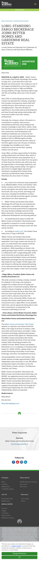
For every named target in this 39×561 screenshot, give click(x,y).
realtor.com (19, 231)
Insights (4, 511)
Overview (4, 508)
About (3, 482)
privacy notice (16, 546)
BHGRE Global (6, 486)
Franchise (4, 484)
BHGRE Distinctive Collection (28, 482)
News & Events (6, 515)
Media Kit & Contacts (8, 518)
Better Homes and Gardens (14, 324)
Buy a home (23, 484)
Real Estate (29, 324)
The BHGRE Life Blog (8, 489)
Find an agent (25, 499)
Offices (23, 501)
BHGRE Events (6, 501)
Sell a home (23, 486)
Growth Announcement (21, 21)
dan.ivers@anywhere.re (19, 444)
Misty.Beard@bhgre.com (10, 403)
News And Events (7, 21)
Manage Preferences (19, 553)
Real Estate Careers (7, 499)
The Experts (5, 513)
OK (19, 557)
